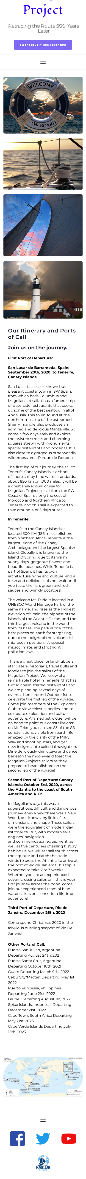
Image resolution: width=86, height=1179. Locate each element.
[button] (43, 61)
